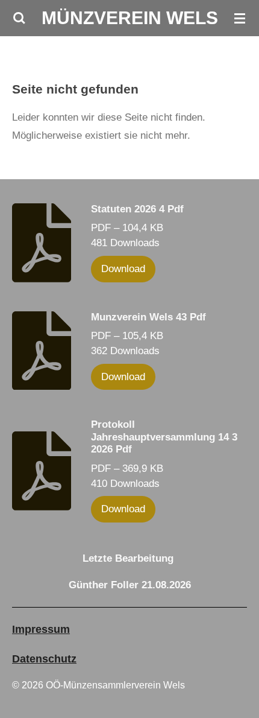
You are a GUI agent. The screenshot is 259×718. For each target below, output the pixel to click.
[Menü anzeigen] (239, 18)
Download (123, 269)
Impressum (41, 629)
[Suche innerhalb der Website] (19, 18)
